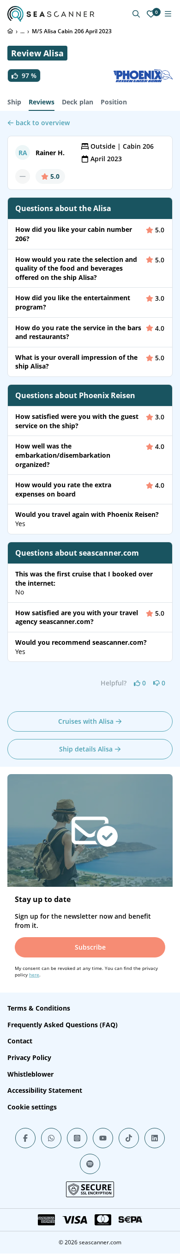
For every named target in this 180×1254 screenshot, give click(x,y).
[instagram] (77, 1138)
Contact (19, 1040)
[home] (10, 31)
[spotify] (90, 1164)
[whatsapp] (51, 1138)
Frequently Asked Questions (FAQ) (62, 1024)
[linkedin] (154, 1138)
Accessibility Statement (44, 1090)
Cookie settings (32, 1107)
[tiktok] (129, 1138)
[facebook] (25, 1138)
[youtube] (103, 1138)
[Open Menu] (168, 14)
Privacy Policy (29, 1057)
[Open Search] (136, 14)
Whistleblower (30, 1074)
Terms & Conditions (38, 1008)
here (34, 974)
